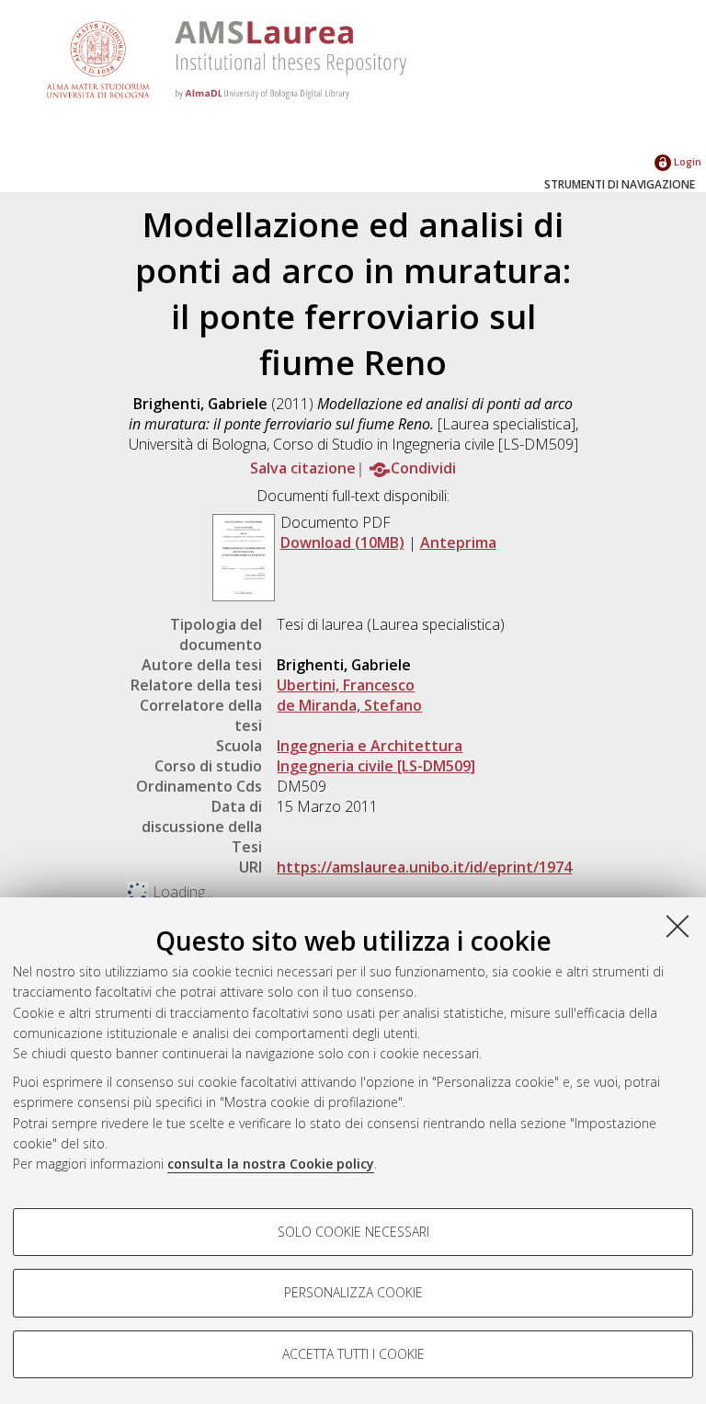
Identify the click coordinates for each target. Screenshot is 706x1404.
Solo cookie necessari (353, 1231)
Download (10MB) (342, 542)
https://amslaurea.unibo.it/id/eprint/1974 (424, 867)
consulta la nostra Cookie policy (270, 1163)
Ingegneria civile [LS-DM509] (376, 766)
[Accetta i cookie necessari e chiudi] (677, 926)
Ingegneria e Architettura (369, 746)
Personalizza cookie (353, 1292)
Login (686, 161)
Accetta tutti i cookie (353, 1354)
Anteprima (458, 542)
